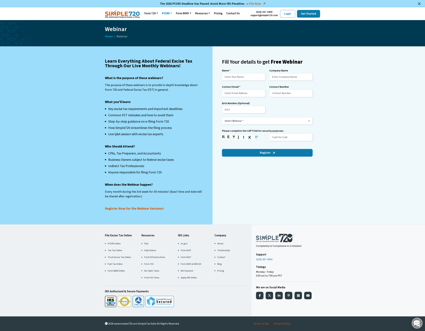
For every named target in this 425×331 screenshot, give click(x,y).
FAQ (146, 243)
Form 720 (150, 13)
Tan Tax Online (115, 250)
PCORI (166, 13)
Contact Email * (231, 87)
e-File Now (254, 3)
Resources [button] (201, 13)
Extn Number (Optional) (236, 103)
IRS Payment (187, 271)
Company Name (278, 70)
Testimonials (223, 250)
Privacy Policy (282, 324)
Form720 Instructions (154, 257)
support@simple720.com (264, 15)
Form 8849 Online (116, 271)
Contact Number (279, 87)
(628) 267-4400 (264, 12)
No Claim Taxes (151, 271)
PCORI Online (114, 243)
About (220, 243)
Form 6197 (186, 250)
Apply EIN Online (189, 277)
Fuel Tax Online (115, 264)
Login (287, 14)
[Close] (419, 3)
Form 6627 (186, 257)
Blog (219, 264)
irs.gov (184, 243)
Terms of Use (261, 324)
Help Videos (150, 250)
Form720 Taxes (151, 277)
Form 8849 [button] (182, 13)
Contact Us (233, 13)
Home (109, 36)
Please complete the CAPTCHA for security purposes (252, 131)
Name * (226, 70)
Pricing (218, 13)
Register (265, 153)
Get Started (308, 14)
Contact (221, 257)
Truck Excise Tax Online (119, 257)
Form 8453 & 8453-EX (191, 264)
